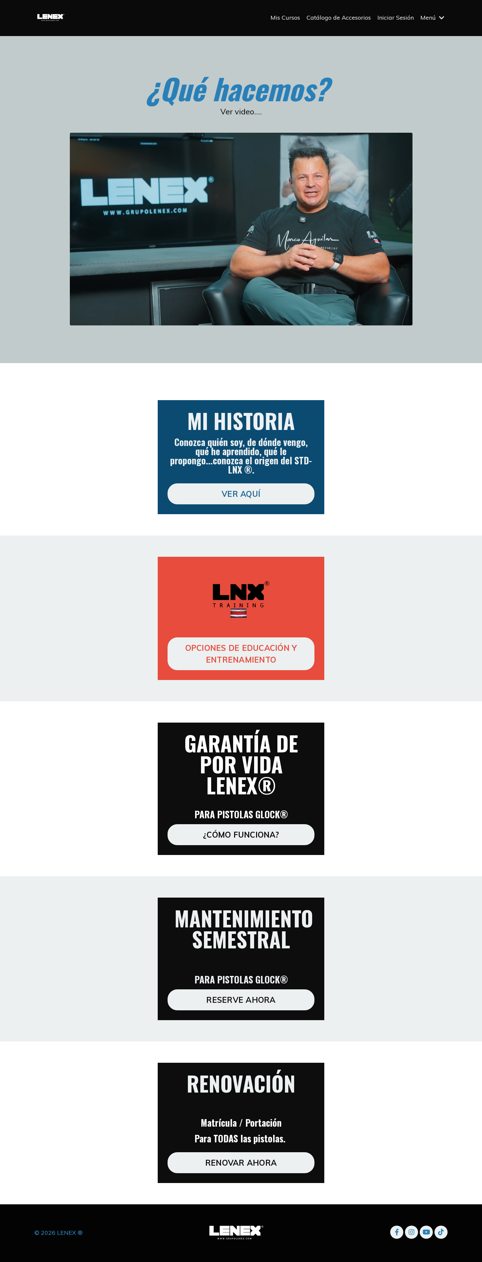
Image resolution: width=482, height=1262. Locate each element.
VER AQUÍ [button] (241, 494)
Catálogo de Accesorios (339, 17)
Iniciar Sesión (395, 17)
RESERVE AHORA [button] (240, 1000)
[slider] (248, 320)
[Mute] (405, 320)
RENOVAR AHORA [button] (241, 1163)
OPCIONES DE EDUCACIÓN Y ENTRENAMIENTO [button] (241, 654)
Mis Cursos (285, 17)
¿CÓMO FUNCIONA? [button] (241, 835)
